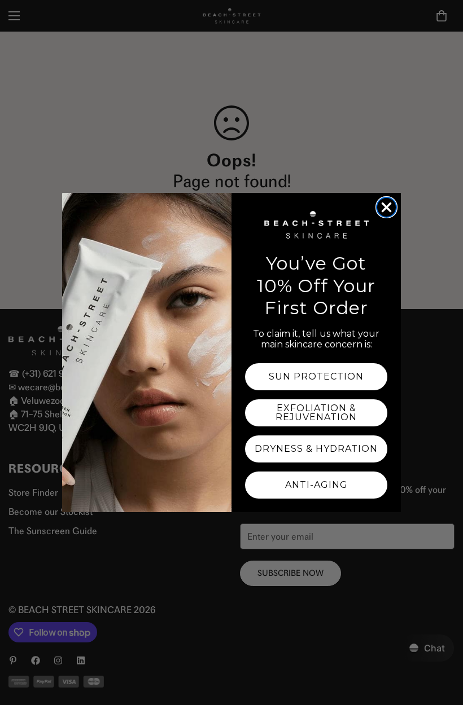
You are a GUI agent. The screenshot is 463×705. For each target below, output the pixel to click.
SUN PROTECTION (316, 376)
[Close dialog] (386, 207)
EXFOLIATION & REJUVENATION (316, 412)
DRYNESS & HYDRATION (316, 448)
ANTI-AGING (316, 484)
